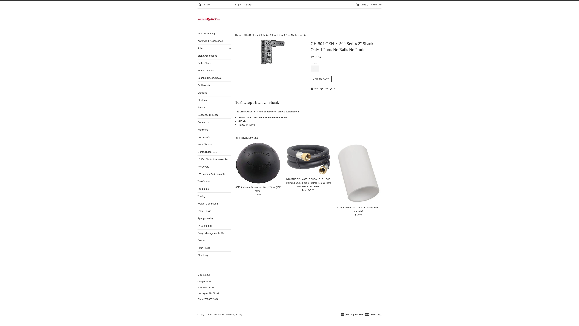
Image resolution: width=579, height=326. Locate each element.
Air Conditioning (206, 33)
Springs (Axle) (205, 218)
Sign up (248, 4)
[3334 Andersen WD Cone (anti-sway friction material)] (358, 173)
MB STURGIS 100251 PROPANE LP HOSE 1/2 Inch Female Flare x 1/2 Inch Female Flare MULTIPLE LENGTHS (308, 182)
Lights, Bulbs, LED (207, 151)
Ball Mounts (204, 85)
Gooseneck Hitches (214, 115)
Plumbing (203, 255)
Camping (202, 92)
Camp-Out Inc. (219, 314)
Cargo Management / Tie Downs (211, 236)
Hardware (203, 129)
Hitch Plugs (204, 247)
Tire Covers (204, 181)
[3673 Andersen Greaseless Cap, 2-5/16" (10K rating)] (258, 163)
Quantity (314, 63)
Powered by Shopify (234, 314)
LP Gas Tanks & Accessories (213, 159)
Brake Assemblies (207, 55)
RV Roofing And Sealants (211, 174)
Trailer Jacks (204, 211)
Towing (201, 196)
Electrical (214, 100)
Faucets (214, 107)
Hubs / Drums (205, 144)
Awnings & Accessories (210, 41)
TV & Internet (205, 225)
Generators (203, 122)
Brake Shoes (204, 63)
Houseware (204, 137)
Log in (238, 4)
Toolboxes (203, 188)
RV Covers (203, 166)
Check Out (376, 4)
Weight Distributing (208, 203)
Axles (214, 48)
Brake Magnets (206, 70)
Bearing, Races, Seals (209, 78)
